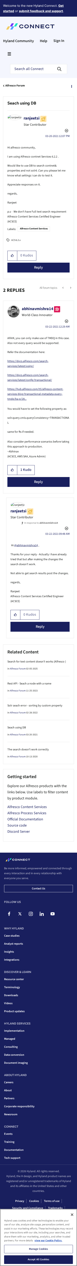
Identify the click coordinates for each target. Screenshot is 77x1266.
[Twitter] (20, 914)
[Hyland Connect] (30, 26)
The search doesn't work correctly (28, 749)
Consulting (11, 1047)
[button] (12, 255)
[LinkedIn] (42, 914)
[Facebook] (9, 914)
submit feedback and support (41, 11)
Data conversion (14, 1055)
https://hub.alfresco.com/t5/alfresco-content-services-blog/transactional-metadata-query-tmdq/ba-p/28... (35, 394)
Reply (38, 267)
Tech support (12, 1158)
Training (9, 1142)
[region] (38, 1237)
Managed (9, 1039)
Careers (8, 1082)
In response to (41, 523)
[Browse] (9, 54)
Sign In (58, 40)
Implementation (14, 1031)
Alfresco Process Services (26, 813)
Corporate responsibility (19, 1106)
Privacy (19, 1201)
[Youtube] (52, 914)
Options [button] (71, 85)
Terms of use (52, 1201)
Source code (17, 825)
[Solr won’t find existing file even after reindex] (63, 288)
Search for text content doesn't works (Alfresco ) (36, 662)
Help (43, 41)
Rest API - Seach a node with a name (29, 684)
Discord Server (18, 831)
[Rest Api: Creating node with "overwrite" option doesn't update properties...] (70, 288)
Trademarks (55, 1208)
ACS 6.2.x (16, 240)
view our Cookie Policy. (48, 1240)
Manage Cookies (38, 1249)
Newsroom (10, 1114)
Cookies (34, 1201)
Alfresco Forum (15, 86)
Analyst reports (13, 944)
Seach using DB (16, 728)
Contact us (38, 889)
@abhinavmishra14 (26, 545)
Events (8, 1134)
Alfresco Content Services (34, 228)
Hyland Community (18, 41)
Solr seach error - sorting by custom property (34, 706)
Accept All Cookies (38, 1259)
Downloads (11, 995)
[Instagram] (31, 914)
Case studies (12, 936)
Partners (9, 1098)
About (8, 1090)
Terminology (12, 987)
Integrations (11, 960)
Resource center (14, 979)
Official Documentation (25, 819)
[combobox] (38, 69)
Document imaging (16, 1063)
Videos (8, 1003)
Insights (9, 952)
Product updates (14, 1011)
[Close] (72, 1214)
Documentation (14, 1150)
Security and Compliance (27, 1208)
